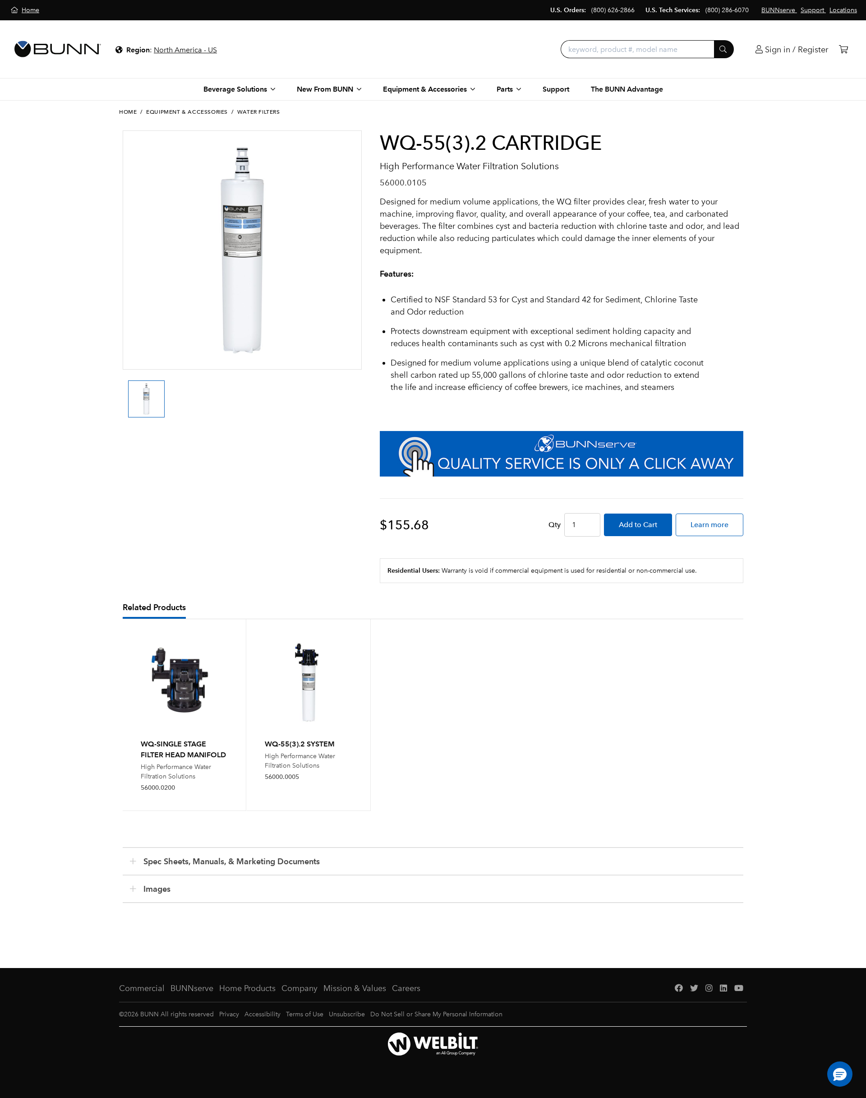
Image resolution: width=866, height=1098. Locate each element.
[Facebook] (679, 988)
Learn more (709, 524)
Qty (554, 524)
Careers (406, 988)
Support (556, 89)
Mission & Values (354, 988)
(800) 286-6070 (727, 10)
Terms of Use (304, 1014)
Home (128, 112)
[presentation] (125, 390)
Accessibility (262, 1014)
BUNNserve (191, 988)
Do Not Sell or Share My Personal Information (436, 1014)
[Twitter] (694, 988)
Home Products (247, 988)
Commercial (142, 988)
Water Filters (258, 112)
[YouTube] (738, 988)
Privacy (229, 1014)
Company (299, 988)
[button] (839, 1074)
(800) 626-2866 (613, 10)
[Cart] (843, 49)
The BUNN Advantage (627, 89)
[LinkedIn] (723, 988)
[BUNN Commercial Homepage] (57, 49)
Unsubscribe (347, 1014)
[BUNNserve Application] (561, 454)
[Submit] (724, 49)
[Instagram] (709, 988)
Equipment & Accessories (187, 112)
